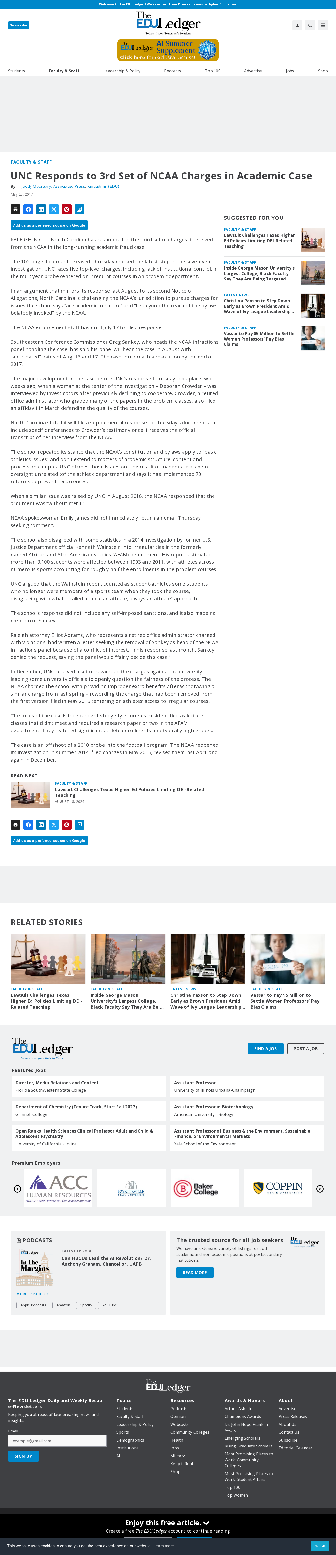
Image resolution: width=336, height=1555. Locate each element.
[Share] (28, 209)
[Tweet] (54, 209)
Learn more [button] (163, 1546)
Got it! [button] (320, 1546)
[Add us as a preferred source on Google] (79, 209)
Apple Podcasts (33, 1305)
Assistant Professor (195, 1083)
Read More (195, 1272)
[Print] (15, 209)
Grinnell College (31, 1114)
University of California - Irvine (45, 1144)
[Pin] (67, 209)
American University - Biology (203, 1114)
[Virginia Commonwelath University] (131, 1188)
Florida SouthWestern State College (50, 1090)
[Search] (310, 25)
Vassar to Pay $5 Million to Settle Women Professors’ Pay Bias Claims (259, 339)
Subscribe (18, 25)
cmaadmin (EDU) (103, 186)
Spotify (86, 1305)
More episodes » (32, 1293)
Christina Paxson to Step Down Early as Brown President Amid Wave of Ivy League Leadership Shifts (257, 306)
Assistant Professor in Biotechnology (213, 1107)
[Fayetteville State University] (278, 1188)
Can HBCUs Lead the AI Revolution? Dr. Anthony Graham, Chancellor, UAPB (106, 1261)
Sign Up (23, 1456)
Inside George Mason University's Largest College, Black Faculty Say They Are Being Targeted (259, 273)
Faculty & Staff (31, 162)
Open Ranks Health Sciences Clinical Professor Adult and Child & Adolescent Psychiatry (84, 1133)
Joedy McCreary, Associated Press (53, 186)
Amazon (63, 1305)
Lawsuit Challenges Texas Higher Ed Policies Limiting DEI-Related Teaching (129, 792)
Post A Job (306, 1048)
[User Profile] (297, 25)
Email (13, 1431)
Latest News (237, 295)
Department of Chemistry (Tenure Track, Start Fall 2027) (76, 1107)
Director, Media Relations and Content (57, 1083)
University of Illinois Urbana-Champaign (214, 1090)
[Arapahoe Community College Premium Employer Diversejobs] (205, 1188)
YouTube (109, 1305)
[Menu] (323, 25)
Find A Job (265, 1048)
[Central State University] (58, 1188)
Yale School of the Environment (205, 1144)
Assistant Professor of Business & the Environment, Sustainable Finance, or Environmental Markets (242, 1133)
